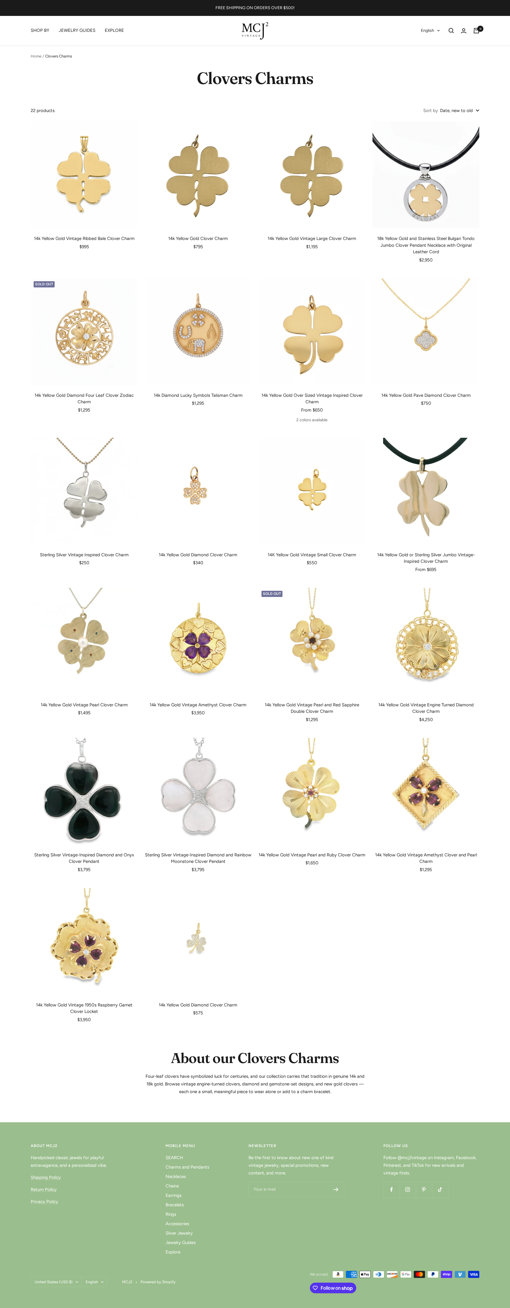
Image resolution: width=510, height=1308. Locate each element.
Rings (171, 1214)
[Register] (336, 1189)
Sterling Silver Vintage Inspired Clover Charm (84, 554)
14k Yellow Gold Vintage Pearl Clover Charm (84, 705)
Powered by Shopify (158, 1282)
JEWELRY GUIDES (77, 30)
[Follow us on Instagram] (408, 1190)
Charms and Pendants (187, 1167)
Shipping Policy (46, 1177)
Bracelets (175, 1204)
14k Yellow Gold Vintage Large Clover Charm (312, 238)
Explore (173, 1252)
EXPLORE (114, 30)
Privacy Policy (44, 1201)
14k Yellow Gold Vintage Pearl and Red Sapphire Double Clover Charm (312, 708)
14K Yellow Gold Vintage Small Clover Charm (312, 554)
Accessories (177, 1223)
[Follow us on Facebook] (391, 1190)
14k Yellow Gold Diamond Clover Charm (198, 554)
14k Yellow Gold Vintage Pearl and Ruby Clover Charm (312, 855)
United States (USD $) (54, 1282)
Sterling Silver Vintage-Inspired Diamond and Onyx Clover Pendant (84, 858)
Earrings (174, 1195)
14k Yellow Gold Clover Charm (198, 238)
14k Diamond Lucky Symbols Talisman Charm (198, 395)
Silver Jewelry (179, 1233)
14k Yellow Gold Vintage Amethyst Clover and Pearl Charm (426, 858)
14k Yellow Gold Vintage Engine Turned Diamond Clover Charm (426, 708)
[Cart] (476, 30)
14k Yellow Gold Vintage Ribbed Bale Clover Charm (84, 238)
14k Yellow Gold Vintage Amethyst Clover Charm (198, 705)
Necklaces (176, 1176)
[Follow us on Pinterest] (424, 1190)
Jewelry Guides (181, 1242)
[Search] (451, 30)
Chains (172, 1186)
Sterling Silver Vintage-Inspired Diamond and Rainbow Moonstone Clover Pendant (198, 858)
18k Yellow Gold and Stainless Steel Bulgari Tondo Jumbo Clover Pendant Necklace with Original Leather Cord (426, 245)
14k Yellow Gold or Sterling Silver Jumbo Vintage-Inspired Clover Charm (426, 558)
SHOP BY (40, 30)
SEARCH (174, 1157)
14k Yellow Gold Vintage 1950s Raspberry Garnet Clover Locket (84, 1008)
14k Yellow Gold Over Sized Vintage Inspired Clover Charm (312, 399)
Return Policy (44, 1189)
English (427, 30)
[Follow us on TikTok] (440, 1190)
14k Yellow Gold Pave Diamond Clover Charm (426, 395)
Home (36, 56)
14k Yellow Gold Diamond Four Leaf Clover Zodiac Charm (84, 399)
